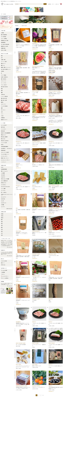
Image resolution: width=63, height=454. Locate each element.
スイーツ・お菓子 (4, 61)
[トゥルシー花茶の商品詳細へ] (38, 86)
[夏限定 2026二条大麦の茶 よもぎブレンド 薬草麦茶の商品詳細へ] (55, 180)
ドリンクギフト (3, 129)
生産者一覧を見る (9, 208)
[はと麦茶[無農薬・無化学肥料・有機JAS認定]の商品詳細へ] (55, 39)
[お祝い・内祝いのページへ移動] (6, 22)
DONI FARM (3, 198)
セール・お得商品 (4, 38)
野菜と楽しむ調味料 (4, 136)
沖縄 (2, 235)
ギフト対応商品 (3, 36)
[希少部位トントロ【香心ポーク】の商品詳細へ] (38, 157)
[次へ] (43, 395)
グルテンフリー (3, 104)
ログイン (53, 4)
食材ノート (3, 262)
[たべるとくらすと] (7, 4)
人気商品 (2, 32)
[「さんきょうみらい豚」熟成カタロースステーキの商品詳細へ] (22, 109)
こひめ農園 (3, 173)
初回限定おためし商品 (4, 40)
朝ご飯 (2, 144)
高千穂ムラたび (3, 182)
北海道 (2, 213)
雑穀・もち (3, 65)
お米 (2, 57)
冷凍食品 (2, 71)
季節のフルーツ (3, 134)
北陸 (2, 225)
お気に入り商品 (3, 50)
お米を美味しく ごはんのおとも (6, 148)
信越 (2, 221)
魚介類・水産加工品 (4, 77)
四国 (2, 231)
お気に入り (57, 4)
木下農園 (2, 204)
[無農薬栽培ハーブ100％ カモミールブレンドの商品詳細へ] (22, 294)
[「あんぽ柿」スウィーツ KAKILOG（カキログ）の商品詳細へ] (38, 271)
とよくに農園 (3, 188)
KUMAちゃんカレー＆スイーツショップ (6, 195)
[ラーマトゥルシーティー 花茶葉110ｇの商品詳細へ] (38, 338)
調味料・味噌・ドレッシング (5, 67)
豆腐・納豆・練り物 (4, 86)
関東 (2, 219)
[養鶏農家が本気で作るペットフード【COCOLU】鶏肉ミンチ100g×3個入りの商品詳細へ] (22, 316)
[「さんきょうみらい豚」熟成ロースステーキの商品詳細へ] (55, 136)
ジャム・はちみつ (4, 84)
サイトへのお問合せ (5, 278)
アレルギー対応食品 (4, 106)
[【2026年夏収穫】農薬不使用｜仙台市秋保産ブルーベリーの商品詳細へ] (55, 381)
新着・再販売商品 (4, 34)
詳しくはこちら (9, 247)
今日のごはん (3, 264)
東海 (2, 223)
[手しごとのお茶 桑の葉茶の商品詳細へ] (22, 337)
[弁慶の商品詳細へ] (55, 293)
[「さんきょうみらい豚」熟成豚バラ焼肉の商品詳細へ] (55, 316)
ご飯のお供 (3, 94)
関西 (2, 227)
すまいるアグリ (3, 196)
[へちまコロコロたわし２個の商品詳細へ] (55, 248)
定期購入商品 (3, 48)
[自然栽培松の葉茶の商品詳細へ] (38, 249)
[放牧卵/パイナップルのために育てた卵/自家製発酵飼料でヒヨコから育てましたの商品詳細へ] (38, 110)
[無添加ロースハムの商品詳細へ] (22, 158)
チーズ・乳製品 (3, 75)
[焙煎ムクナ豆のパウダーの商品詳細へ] (38, 358)
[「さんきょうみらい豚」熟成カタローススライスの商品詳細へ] (22, 136)
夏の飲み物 (3, 130)
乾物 (2, 88)
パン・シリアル (3, 82)
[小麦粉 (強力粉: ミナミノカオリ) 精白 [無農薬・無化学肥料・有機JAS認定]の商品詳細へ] (22, 249)
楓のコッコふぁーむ (4, 171)
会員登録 (49, 4)
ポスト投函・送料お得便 (5, 44)
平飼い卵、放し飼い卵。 (5, 140)
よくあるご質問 (4, 270)
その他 (2, 115)
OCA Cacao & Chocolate (5, 186)
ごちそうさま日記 (4, 260)
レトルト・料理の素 (4, 96)
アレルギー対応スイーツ (5, 154)
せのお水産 (3, 174)
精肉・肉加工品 (3, 78)
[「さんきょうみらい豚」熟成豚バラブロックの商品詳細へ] (55, 338)
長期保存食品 (3, 150)
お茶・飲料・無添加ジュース (5, 69)
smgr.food (3, 176)
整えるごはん (3, 138)
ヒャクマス (3, 206)
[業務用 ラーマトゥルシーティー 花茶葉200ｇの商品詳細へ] (38, 226)
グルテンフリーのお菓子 (5, 152)
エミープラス (3, 190)
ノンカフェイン (3, 161)
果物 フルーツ (3, 63)
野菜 (2, 55)
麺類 (2, 92)
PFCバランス (3, 109)
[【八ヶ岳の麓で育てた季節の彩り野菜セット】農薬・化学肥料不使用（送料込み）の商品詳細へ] (38, 39)
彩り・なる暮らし (4, 192)
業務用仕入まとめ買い (4, 46)
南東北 (2, 217)
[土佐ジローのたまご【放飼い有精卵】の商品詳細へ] (38, 136)
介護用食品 (3, 117)
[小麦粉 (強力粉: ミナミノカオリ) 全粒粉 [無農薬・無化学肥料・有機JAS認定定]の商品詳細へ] (55, 270)
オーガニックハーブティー (5, 160)
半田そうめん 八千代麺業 (5, 178)
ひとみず (2, 200)
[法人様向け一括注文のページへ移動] (6, 18)
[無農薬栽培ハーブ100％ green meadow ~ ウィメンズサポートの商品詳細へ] (22, 226)
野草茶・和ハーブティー (5, 158)
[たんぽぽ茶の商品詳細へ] (38, 293)
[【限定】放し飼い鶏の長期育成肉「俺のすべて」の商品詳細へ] (55, 158)
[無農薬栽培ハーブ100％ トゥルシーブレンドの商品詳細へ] (38, 203)
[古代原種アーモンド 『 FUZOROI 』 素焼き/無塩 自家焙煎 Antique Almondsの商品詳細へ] (55, 86)
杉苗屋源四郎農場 (4, 169)
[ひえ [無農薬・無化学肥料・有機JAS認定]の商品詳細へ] (22, 203)
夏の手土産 (3, 127)
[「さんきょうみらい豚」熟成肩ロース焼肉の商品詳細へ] (22, 180)
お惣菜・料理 (3, 59)
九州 (2, 233)
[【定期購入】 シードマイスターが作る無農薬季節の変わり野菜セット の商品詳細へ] (55, 203)
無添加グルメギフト (4, 119)
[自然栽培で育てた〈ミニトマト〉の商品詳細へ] (55, 226)
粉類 (2, 90)
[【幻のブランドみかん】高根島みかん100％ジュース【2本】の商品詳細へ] (22, 38)
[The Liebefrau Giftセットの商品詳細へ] (38, 180)
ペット (2, 113)
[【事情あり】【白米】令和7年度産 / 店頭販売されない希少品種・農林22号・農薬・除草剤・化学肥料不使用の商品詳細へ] (55, 62)
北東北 (2, 215)
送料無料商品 (3, 42)
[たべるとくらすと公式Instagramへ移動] (6, 291)
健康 (2, 107)
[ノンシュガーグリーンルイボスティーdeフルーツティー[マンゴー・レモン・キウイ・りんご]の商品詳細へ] (22, 359)
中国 (2, 229)
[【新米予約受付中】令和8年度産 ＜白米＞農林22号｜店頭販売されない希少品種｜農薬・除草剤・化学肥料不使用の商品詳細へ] (55, 112)
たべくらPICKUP (4, 125)
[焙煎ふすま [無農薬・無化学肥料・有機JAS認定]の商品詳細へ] (22, 86)
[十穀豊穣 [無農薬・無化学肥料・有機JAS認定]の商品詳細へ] (22, 61)
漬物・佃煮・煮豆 (4, 98)
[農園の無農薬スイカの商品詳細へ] (38, 62)
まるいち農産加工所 (4, 180)
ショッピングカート (5, 276)
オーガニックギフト (4, 156)
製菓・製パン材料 (4, 100)
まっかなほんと (3, 184)
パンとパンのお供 (4, 142)
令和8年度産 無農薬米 (4, 146)
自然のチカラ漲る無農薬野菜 (5, 132)
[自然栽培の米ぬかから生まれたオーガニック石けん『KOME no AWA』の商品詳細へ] (22, 380)
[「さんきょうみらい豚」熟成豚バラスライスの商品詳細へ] (38, 316)
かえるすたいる (3, 202)
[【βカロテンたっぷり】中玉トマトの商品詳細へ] (38, 380)
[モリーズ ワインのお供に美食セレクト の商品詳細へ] (55, 358)
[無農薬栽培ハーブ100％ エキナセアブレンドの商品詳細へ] (22, 271)
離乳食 (2, 102)
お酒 (2, 111)
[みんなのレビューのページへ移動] (6, 27)
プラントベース (3, 80)
